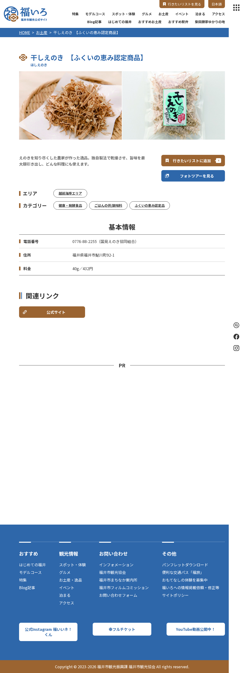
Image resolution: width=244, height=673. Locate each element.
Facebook (236, 336)
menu (236, 7)
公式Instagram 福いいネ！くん (48, 631)
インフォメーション (116, 564)
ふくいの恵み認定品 (150, 205)
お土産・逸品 (70, 580)
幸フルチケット (122, 629)
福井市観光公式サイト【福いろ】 (25, 14)
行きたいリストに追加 (192, 160)
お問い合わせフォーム (118, 595)
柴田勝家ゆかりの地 (210, 22)
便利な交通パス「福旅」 (183, 572)
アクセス (218, 14)
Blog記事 (94, 22)
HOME (24, 32)
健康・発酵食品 (70, 205)
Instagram (236, 348)
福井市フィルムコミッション (124, 587)
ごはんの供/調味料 (108, 205)
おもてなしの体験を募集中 (185, 580)
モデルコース (95, 14)
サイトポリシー (175, 595)
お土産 (163, 14)
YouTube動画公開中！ (195, 629)
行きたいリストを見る (184, 4)
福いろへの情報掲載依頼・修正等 (190, 587)
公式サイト (56, 312)
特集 (75, 14)
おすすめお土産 (150, 22)
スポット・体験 (123, 14)
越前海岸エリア (70, 193)
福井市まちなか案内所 (118, 580)
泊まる (200, 14)
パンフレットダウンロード (185, 564)
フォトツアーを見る (197, 176)
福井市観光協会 (112, 572)
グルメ (147, 14)
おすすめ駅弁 (178, 22)
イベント (181, 14)
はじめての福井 (120, 22)
